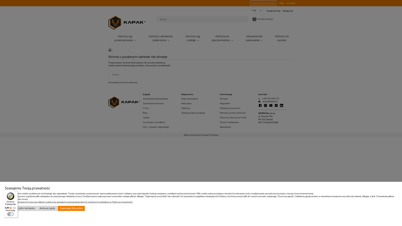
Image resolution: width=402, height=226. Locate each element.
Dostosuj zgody (47, 208)
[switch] (10, 214)
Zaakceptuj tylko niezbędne (21, 208)
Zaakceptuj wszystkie (71, 208)
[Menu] (16, 192)
